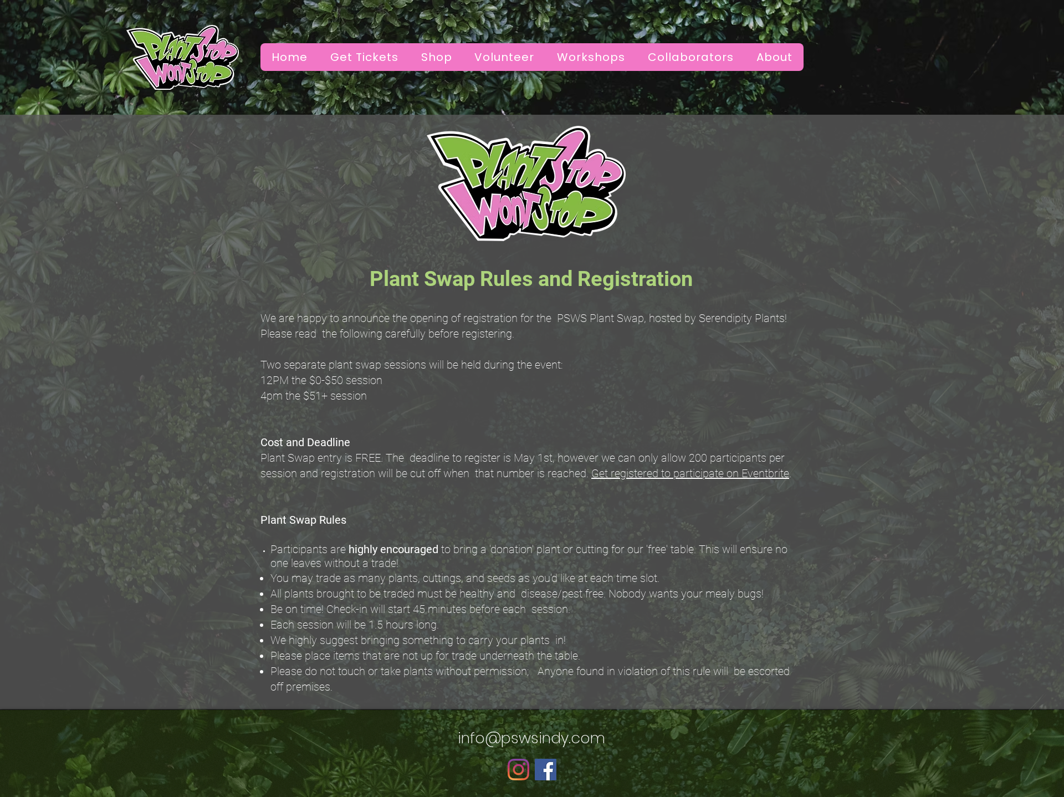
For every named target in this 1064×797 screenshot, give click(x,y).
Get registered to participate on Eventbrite (690, 473)
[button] (774, 57)
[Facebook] (545, 769)
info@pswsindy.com (531, 738)
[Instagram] (518, 769)
